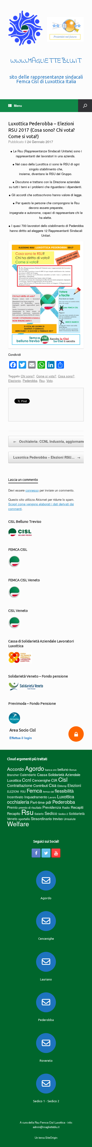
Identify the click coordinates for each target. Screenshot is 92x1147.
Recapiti (77, 807)
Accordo (15, 769)
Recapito (13, 813)
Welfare (18, 823)
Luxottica (65, 796)
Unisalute (70, 819)
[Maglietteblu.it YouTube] (55, 853)
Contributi (40, 785)
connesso (32, 490)
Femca (34, 790)
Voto (49, 380)
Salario (39, 814)
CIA (54, 780)
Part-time (37, 802)
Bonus (72, 770)
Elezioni (74, 785)
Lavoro (52, 797)
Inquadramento (35, 796)
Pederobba (30, 380)
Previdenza (51, 807)
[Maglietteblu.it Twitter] (46, 853)
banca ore (51, 770)
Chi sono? (27, 376)
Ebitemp (62, 786)
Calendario (28, 774)
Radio (66, 807)
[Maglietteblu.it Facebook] (36, 853)
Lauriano (46, 979)
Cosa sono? (66, 376)
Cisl (62, 779)
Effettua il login (21, 738)
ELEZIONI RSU (16, 791)
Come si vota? (46, 376)
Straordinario (41, 818)
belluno (63, 769)
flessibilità (64, 790)
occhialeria (18, 802)
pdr (48, 802)
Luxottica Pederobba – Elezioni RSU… (46, 457)
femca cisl (48, 791)
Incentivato (15, 797)
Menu (18, 105)
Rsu (42, 380)
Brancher (13, 775)
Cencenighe (41, 780)
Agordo (34, 768)
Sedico (51, 813)
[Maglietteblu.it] (46, 28)
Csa (52, 785)
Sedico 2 (63, 814)
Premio (12, 807)
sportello (24, 819)
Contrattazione (19, 785)
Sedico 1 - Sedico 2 (46, 1101)
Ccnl (26, 780)
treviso (58, 818)
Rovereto (46, 1060)
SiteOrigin (51, 1137)
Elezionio (14, 380)
